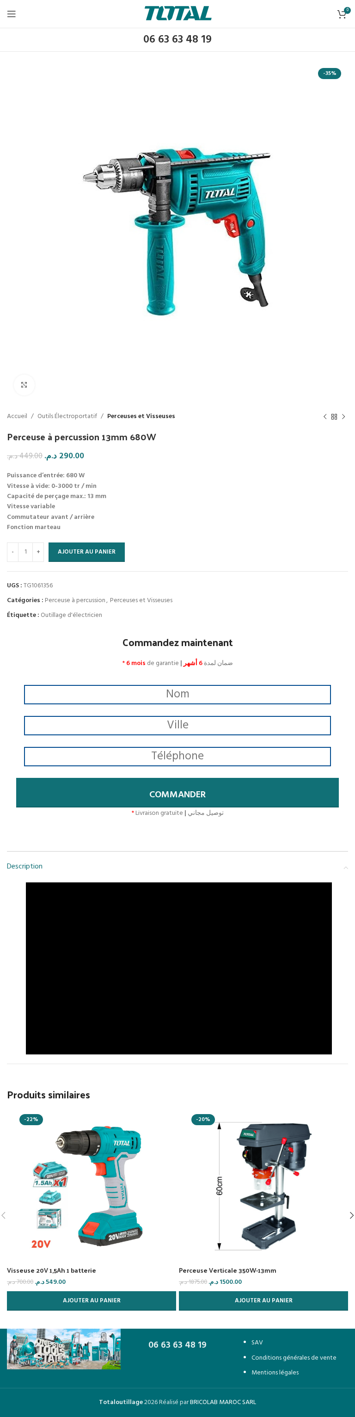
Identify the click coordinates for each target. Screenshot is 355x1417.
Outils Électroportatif (67, 416)
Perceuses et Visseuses (141, 416)
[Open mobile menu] (11, 14)
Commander (177, 795)
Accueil (17, 416)
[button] (91, 1301)
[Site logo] (178, 14)
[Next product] (343, 416)
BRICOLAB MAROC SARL (223, 1402)
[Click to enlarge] (24, 385)
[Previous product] (325, 416)
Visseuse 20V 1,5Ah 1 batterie (51, 1270)
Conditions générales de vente (294, 1358)
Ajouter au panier (87, 552)
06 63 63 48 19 (177, 40)
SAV (257, 1342)
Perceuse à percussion (75, 600)
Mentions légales (275, 1373)
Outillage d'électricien (71, 615)
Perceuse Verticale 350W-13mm (227, 1270)
